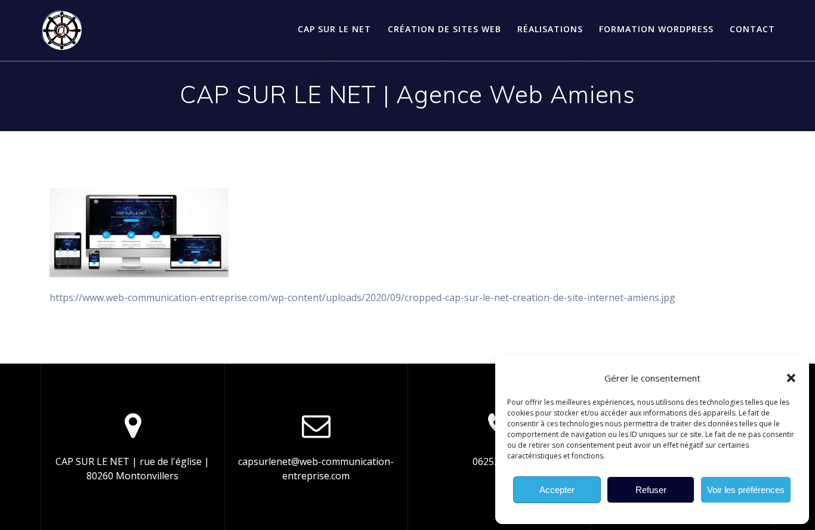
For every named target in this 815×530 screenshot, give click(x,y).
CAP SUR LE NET (334, 29)
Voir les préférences (746, 490)
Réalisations (550, 29)
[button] (791, 378)
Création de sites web (444, 29)
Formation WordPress (656, 29)
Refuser (650, 490)
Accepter (557, 490)
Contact (752, 29)
